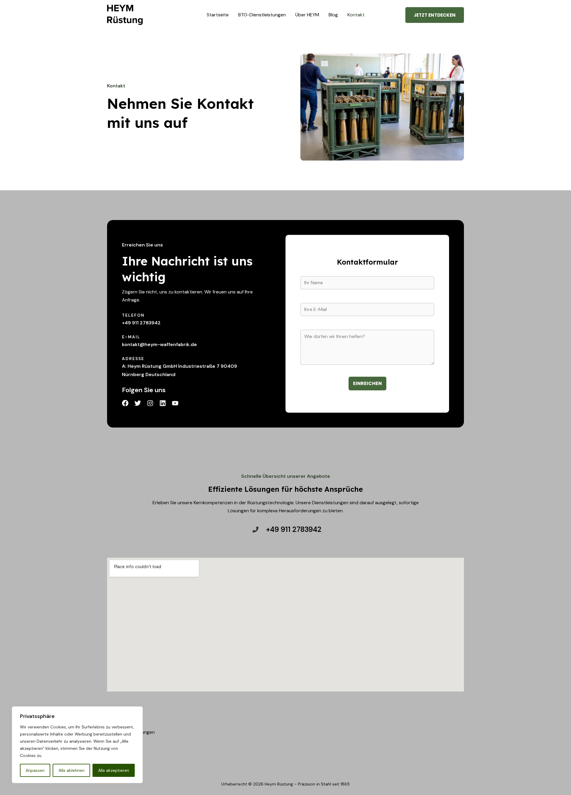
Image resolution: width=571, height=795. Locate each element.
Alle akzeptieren (113, 770)
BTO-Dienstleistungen (262, 15)
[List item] (125, 403)
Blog (333, 15)
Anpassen (35, 770)
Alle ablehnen (71, 770)
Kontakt (356, 15)
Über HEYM (307, 15)
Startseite (218, 15)
